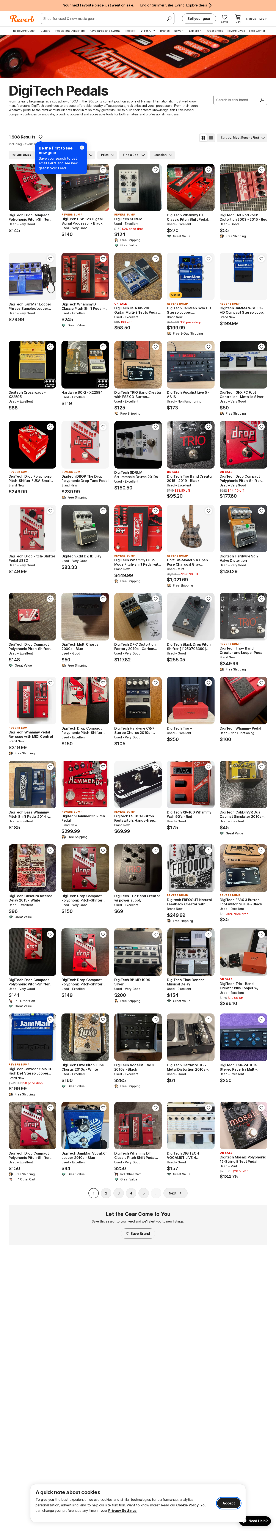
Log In (263, 18)
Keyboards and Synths (105, 30)
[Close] (82, 147)
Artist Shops (215, 30)
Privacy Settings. (122, 1510)
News (177, 30)
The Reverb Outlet (23, 30)
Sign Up (251, 18)
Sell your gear (199, 18)
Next (173, 1193)
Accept (229, 1503)
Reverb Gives (236, 30)
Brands (165, 30)
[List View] (210, 137)
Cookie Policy (187, 1505)
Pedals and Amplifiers (70, 30)
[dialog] (138, 1503)
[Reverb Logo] (22, 18)
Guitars (45, 30)
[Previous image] (14, 187)
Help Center (257, 30)
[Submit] (262, 100)
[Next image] (50, 187)
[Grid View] (203, 137)
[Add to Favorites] (40, 137)
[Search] (169, 18)
